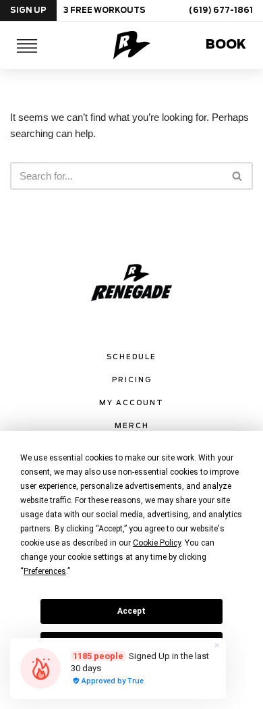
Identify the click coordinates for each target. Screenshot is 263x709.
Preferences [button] (45, 571)
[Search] (238, 176)
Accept (131, 611)
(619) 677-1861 (221, 10)
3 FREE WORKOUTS (104, 10)
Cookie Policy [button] (157, 543)
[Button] (27, 45)
